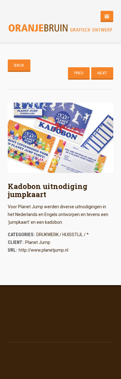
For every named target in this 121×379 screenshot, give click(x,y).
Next (102, 73)
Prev (78, 73)
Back (19, 65)
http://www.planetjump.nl (43, 250)
